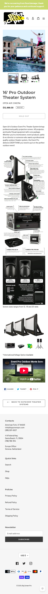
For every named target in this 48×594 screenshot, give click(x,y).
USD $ (23, 555)
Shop (7, 471)
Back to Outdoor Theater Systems (26, 403)
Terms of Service (12, 509)
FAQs (7, 478)
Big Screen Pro (27, 585)
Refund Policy (11, 502)
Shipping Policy (11, 516)
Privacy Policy (11, 496)
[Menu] (43, 18)
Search (8, 464)
